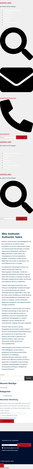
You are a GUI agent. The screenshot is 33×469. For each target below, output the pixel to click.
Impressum (6, 25)
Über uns (6, 15)
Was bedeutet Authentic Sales (12, 10)
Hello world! (3, 387)
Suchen (2, 374)
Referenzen (6, 17)
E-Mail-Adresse (4, 413)
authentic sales (5, 3)
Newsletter (6, 20)
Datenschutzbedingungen (11, 22)
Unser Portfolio (7, 12)
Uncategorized (7, 395)
